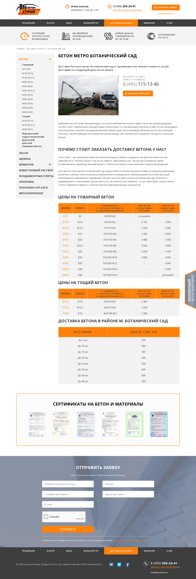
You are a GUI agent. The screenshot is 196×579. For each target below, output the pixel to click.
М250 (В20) (27, 86)
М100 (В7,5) (27, 73)
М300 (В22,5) (28, 90)
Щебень (25, 159)
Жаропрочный (30, 133)
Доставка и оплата (121, 23)
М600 (66, 275)
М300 (66, 245)
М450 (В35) (27, 103)
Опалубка (26, 181)
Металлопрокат (31, 193)
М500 (66, 269)
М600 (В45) (27, 112)
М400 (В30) (27, 99)
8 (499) (124, 6)
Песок (23, 153)
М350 (66, 251)
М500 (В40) (27, 107)
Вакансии (149, 23)
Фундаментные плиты (36, 176)
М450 (66, 263)
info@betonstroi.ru (166, 13)
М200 (66, 233)
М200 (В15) (27, 82)
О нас (169, 23)
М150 (66, 228)
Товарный (27, 64)
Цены (69, 23)
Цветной (27, 143)
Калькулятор (91, 23)
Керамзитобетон (32, 146)
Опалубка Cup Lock (33, 187)
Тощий (26, 116)
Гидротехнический (33, 136)
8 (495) (141, 84)
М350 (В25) (27, 94)
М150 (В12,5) (28, 77)
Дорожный (28, 139)
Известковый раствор (36, 170)
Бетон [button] (23, 59)
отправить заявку (167, 7)
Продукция (28, 23)
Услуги (50, 23)
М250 (66, 239)
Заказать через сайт (139, 93)
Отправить (67, 529)
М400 (66, 257)
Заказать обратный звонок (127, 10)
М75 (65, 216)
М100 (66, 222)
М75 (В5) (26, 69)
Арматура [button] (26, 164)
